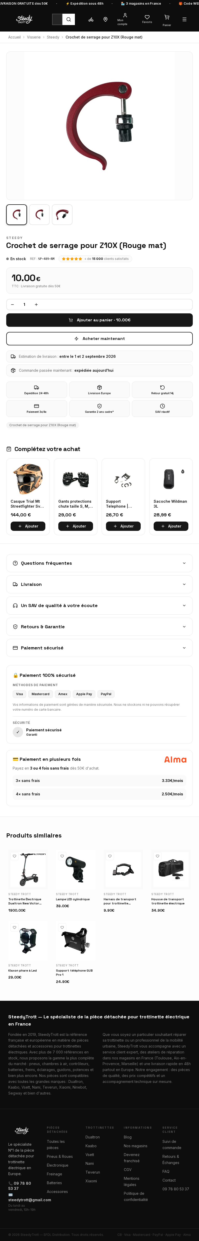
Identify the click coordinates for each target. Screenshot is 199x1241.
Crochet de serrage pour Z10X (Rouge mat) (42, 425)
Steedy (53, 37)
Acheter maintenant (104, 338)
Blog (128, 1137)
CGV (128, 1169)
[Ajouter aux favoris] (14, 856)
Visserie (34, 37)
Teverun (93, 1172)
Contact (169, 1180)
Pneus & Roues (60, 1156)
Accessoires (57, 1191)
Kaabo (91, 1146)
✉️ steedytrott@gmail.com (22, 1197)
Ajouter (31, 526)
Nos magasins (135, 1146)
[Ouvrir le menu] (184, 19)
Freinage (54, 1174)
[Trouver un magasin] (105, 19)
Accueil (14, 37)
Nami (90, 1163)
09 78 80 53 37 (175, 1189)
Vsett (90, 1154)
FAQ (165, 1171)
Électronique (57, 1165)
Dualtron (93, 1137)
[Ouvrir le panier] (167, 17)
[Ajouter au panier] (41, 883)
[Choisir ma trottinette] (91, 19)
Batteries (54, 1183)
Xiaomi (91, 1181)
